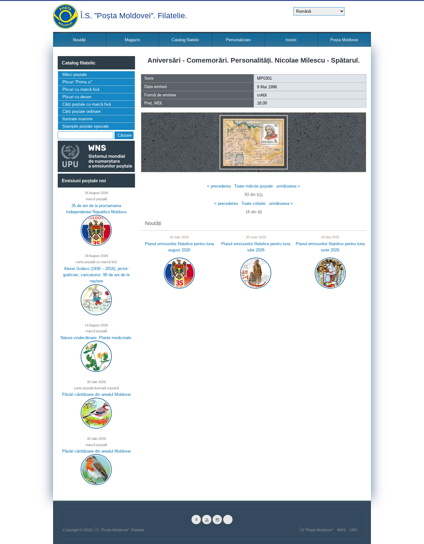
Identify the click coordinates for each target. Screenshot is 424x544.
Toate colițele (253, 203)
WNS (341, 530)
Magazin (132, 40)
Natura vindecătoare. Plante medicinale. (96, 337)
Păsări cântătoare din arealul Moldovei (96, 394)
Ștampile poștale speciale (85, 126)
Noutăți (79, 40)
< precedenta (219, 186)
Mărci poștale (74, 74)
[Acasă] (65, 16)
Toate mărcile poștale (253, 186)
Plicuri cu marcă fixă (80, 89)
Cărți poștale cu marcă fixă (86, 104)
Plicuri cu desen (76, 97)
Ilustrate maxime (77, 119)
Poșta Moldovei (344, 40)
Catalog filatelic (185, 40)
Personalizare (238, 40)
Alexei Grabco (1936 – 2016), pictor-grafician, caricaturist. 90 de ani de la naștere (96, 274)
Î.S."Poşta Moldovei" (316, 530)
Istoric (291, 40)
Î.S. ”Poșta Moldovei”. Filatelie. (133, 15)
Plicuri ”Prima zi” (77, 82)
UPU (354, 530)
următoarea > (288, 186)
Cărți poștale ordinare (81, 111)
